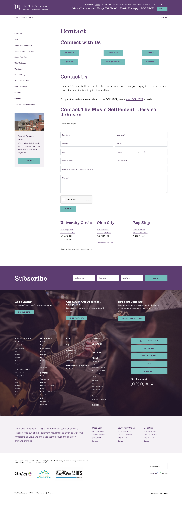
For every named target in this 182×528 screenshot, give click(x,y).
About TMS (95, 361)
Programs (43, 345)
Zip (145, 152)
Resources (17, 357)
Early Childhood (107, 8)
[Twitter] (147, 384)
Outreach (17, 354)
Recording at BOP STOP (47, 385)
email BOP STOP (134, 99)
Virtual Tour (43, 395)
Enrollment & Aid (20, 345)
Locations (137, 4)
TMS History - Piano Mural (100, 399)
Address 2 (119, 143)
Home (17, 17)
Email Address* (121, 160)
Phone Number (67, 160)
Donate (162, 9)
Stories (68, 357)
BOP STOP (147, 8)
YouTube (69, 62)
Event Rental (44, 382)
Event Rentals (125, 4)
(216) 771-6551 (149, 438)
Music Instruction (83, 8)
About (97, 4)
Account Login (150, 341)
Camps (104, 4)
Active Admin (149, 371)
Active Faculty (149, 356)
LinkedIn (150, 52)
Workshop (43, 364)
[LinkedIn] (142, 384)
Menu (42, 388)
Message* (65, 177)
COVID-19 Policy (45, 401)
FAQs (16, 361)
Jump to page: (20, 340)
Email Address (78, 277)
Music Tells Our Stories (98, 370)
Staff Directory (96, 389)
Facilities (17, 382)
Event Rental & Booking (77, 366)
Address (64, 143)
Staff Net (149, 363)
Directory (147, 4)
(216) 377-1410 (97, 438)
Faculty (17, 351)
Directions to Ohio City (105, 243)
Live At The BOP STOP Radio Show (50, 392)
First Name (101, 277)
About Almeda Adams (98, 367)
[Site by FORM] (158, 493)
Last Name (126, 277)
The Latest (95, 380)
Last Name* (120, 135)
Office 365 (149, 348)
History (94, 364)
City (63, 152)
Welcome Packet (19, 348)
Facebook (69, 52)
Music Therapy (129, 8)
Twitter (150, 62)
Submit (68, 209)
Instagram (113, 52)
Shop (155, 4)
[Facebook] (133, 384)
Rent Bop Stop (70, 369)
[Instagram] (137, 384)
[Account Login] (161, 4)
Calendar (89, 4)
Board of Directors (97, 386)
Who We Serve (96, 377)
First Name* (66, 135)
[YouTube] (152, 384)
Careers (94, 393)
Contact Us (18, 364)
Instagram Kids (113, 62)
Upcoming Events (45, 379)
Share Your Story (97, 374)
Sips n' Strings (96, 383)
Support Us (113, 4)
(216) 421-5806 (123, 438)
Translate (164, 473)
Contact (94, 396)
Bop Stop (44, 373)
